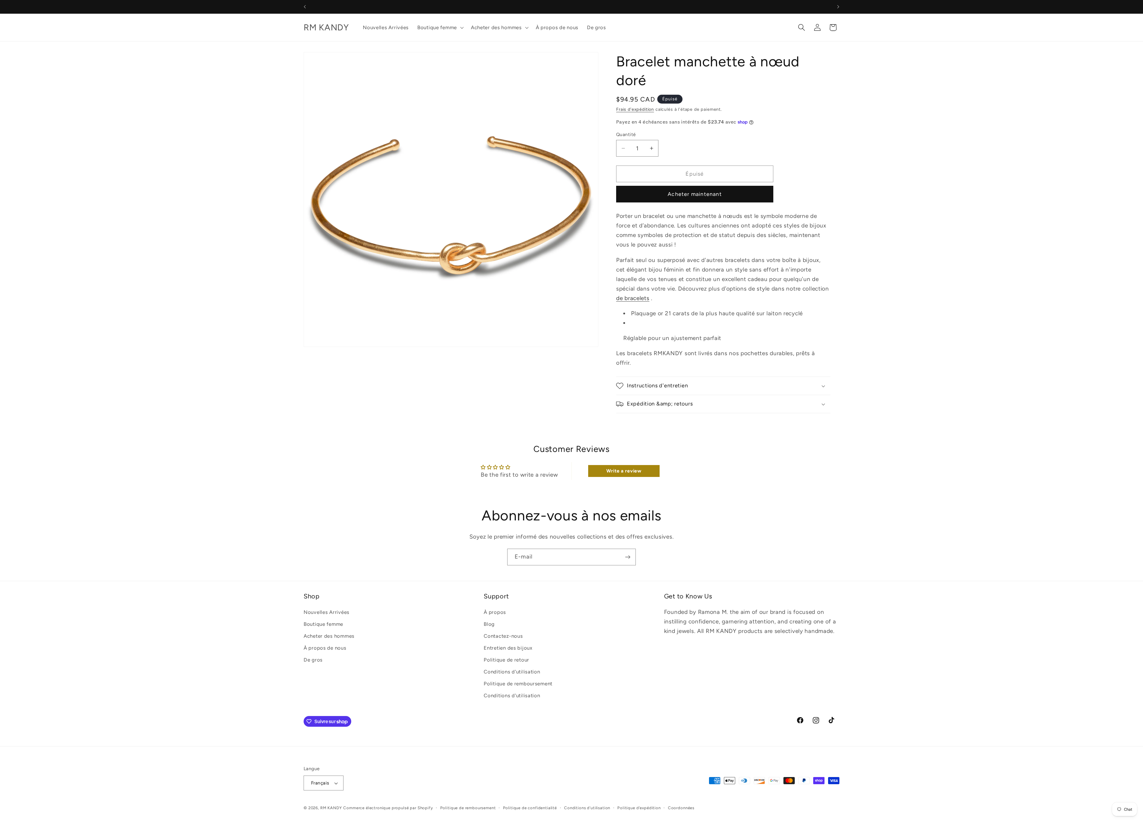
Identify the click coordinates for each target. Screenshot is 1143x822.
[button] (440, 27)
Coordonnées (681, 807)
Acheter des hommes (329, 636)
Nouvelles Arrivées (326, 612)
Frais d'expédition (635, 109)
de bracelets (632, 298)
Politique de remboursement (518, 684)
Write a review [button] (623, 471)
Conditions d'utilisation (512, 672)
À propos (495, 612)
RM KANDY (331, 807)
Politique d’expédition (638, 807)
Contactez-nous (503, 636)
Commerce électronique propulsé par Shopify (388, 807)
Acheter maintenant (695, 194)
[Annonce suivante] (838, 7)
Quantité (626, 134)
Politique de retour (506, 660)
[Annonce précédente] (304, 7)
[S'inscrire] (627, 557)
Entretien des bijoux (508, 648)
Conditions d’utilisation (587, 807)
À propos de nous (325, 648)
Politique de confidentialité (530, 807)
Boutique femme (323, 624)
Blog (489, 624)
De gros (313, 660)
